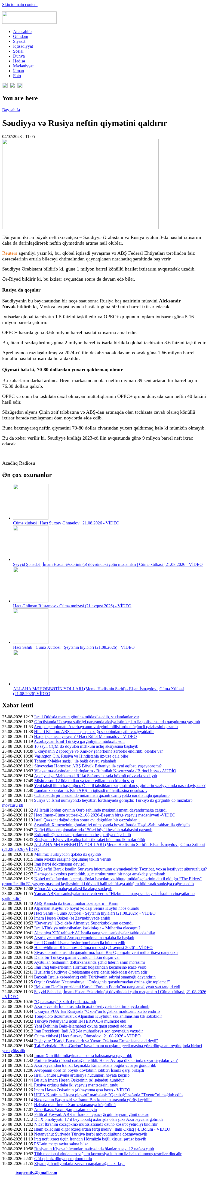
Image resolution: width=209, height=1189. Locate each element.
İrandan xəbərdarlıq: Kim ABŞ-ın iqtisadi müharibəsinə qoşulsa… (90, 790)
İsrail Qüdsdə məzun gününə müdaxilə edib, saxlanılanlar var (86, 716)
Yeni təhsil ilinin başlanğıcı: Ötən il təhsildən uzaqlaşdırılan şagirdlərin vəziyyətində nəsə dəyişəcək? (119, 785)
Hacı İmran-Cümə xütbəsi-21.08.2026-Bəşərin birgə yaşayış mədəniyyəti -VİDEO (105, 815)
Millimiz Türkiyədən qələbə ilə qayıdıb (67, 854)
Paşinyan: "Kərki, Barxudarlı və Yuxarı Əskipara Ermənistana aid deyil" (96, 1040)
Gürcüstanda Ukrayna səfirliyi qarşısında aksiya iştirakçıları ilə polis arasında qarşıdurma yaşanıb (117, 721)
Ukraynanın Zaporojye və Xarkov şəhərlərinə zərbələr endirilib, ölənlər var (98, 751)
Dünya (19, 56)
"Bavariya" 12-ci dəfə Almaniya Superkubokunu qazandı (83, 923)
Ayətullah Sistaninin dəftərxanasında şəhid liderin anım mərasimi (89, 962)
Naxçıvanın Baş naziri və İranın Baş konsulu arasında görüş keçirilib (93, 1099)
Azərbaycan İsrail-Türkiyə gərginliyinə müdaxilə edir (79, 741)
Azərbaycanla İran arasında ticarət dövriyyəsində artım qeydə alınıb (91, 1006)
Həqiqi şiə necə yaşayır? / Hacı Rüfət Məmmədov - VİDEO (85, 736)
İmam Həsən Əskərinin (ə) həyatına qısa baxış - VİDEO (82, 1090)
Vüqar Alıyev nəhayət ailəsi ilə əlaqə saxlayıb (73, 888)
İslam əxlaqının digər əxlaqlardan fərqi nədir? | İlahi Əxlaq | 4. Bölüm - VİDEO (102, 1129)
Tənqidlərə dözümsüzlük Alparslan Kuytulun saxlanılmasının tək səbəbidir (98, 1016)
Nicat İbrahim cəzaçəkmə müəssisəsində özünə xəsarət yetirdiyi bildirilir (96, 1124)
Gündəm (20, 36)
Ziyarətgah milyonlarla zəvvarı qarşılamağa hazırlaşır (79, 1163)
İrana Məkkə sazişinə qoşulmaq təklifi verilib (72, 859)
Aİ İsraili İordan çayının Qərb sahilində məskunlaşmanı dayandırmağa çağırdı (100, 810)
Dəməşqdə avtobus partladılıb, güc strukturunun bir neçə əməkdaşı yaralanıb (99, 874)
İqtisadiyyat (23, 46)
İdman (18, 70)
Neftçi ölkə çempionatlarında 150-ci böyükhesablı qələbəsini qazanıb (93, 829)
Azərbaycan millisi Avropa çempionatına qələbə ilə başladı (84, 937)
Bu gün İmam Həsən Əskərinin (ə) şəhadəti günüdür (79, 1080)
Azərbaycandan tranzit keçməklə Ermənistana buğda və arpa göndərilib (95, 1065)
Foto (17, 75)
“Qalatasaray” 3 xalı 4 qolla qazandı (65, 1001)
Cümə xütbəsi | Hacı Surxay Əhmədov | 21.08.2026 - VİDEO (66, 523)
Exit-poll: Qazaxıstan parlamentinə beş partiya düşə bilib (82, 834)
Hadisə (19, 61)
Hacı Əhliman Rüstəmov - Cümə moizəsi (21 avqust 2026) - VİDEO (72, 605)
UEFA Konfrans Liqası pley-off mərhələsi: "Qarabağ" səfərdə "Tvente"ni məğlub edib (108, 1094)
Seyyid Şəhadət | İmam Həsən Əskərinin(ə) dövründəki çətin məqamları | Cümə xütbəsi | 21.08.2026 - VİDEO (108, 564)
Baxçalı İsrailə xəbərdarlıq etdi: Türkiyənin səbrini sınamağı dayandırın (95, 977)
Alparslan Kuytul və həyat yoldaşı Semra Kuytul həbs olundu (86, 908)
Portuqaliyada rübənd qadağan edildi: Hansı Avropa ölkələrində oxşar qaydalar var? (106, 1060)
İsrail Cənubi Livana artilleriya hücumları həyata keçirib (82, 1075)
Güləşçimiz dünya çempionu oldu (63, 1158)
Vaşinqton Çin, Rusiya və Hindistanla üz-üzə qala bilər (81, 756)
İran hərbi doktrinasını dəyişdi (59, 864)
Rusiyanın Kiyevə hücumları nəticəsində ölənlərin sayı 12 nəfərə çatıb (94, 1148)
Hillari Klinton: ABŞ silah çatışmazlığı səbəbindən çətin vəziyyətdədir (94, 731)
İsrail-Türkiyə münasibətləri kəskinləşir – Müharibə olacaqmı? (87, 928)
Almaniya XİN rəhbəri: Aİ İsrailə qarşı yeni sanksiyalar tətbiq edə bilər (94, 932)
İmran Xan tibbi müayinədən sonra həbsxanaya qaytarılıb (83, 1055)
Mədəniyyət (23, 66)
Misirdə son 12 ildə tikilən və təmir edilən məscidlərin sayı (84, 780)
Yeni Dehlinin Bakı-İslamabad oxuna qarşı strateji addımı (83, 1026)
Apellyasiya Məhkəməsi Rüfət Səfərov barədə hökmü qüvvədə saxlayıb (95, 775)
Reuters (9, 253)
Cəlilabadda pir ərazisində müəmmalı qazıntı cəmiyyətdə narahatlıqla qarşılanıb (102, 795)
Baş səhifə (11, 109)
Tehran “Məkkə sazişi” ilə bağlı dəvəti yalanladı (75, 761)
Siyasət (19, 41)
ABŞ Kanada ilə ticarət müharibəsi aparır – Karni (76, 903)
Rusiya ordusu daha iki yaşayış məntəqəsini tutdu (76, 1085)
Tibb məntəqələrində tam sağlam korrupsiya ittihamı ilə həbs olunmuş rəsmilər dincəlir (108, 1153)
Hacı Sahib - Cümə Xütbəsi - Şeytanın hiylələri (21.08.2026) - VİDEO (74, 647)
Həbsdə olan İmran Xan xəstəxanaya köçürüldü (75, 1104)
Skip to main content (20, 4)
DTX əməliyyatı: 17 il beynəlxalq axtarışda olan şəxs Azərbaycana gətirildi (98, 1119)
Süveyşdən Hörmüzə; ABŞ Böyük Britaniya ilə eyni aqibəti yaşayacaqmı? (98, 766)
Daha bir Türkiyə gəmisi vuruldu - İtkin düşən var (77, 957)
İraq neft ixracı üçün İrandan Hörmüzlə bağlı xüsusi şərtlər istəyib (90, 1139)
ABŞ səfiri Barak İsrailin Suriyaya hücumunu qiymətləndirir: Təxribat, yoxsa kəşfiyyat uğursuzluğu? (120, 869)
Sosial (18, 51)
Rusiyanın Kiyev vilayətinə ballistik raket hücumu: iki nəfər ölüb (89, 839)
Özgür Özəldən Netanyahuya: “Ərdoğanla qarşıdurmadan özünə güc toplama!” (102, 982)
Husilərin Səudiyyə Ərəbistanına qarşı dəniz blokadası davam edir (90, 972)
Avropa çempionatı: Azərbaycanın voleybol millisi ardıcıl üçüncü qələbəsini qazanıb (106, 726)
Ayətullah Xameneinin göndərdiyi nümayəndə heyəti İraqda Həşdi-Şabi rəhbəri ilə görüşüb (112, 824)
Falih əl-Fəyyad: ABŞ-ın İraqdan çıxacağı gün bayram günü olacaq (91, 1114)
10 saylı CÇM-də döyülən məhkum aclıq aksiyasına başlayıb (86, 746)
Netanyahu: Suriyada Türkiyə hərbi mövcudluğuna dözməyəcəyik (90, 1134)
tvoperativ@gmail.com (36, 1172)
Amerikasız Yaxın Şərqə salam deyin (65, 1109)
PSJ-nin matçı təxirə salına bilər (61, 1144)
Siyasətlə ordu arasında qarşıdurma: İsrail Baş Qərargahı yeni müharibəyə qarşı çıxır (106, 952)
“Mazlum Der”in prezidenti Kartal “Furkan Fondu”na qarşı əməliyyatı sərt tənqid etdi (107, 986)
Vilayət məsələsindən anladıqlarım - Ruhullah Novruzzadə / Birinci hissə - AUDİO (105, 770)
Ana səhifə (22, 31)
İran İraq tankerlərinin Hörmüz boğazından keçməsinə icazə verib (90, 967)
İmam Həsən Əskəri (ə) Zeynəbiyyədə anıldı (72, 918)
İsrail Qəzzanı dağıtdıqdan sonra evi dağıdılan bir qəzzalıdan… (88, 820)
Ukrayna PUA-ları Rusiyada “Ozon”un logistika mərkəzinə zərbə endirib (97, 1011)
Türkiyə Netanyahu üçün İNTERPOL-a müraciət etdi (80, 1021)
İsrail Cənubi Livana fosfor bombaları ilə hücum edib (79, 942)
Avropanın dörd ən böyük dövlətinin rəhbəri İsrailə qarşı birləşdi (89, 1070)
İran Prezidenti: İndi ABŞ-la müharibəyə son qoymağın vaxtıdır (88, 1031)
